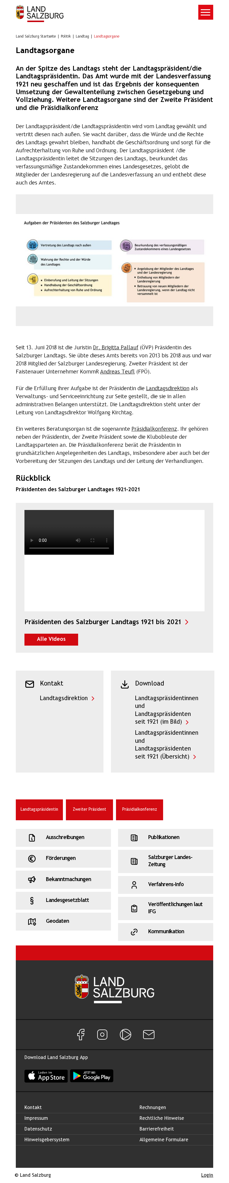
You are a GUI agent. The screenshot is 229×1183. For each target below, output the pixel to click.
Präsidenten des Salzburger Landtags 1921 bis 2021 (114, 622)
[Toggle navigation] (205, 12)
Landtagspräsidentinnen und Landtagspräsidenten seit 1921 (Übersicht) (166, 745)
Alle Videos (57, 639)
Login (207, 1175)
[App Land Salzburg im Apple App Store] (46, 1076)
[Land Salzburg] (40, 13)
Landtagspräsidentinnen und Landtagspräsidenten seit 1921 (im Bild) (166, 710)
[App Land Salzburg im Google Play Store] (91, 1076)
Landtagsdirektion (64, 698)
